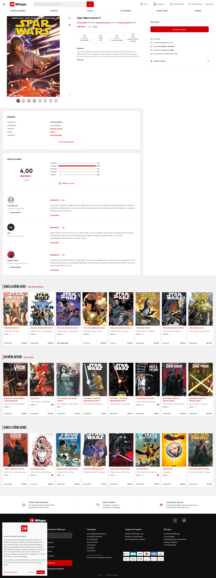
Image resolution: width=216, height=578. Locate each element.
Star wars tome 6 (196, 328)
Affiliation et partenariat (134, 536)
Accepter (40, 572)
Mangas (54, 11)
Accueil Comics (92, 542)
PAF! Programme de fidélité (135, 539)
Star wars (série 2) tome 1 (67, 328)
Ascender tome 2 (38, 469)
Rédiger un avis (68, 183)
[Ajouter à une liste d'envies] (70, 18)
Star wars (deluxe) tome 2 (94, 328)
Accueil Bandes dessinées (96, 534)
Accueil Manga (92, 539)
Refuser (32, 572)
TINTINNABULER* (170, 545)
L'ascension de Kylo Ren (120, 469)
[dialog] (24, 549)
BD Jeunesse (126, 11)
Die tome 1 (35, 398)
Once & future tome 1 (145, 398)
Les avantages (169, 536)
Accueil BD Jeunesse (94, 536)
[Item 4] (40, 101)
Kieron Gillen (82, 22)
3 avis (95, 27)
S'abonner (51, 563)
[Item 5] (45, 101)
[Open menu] (4, 4)
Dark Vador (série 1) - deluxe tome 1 (198, 399)
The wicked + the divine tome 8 (67, 399)
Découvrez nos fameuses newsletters (51, 569)
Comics (90, 11)
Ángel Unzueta (124, 22)
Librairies (160, 4)
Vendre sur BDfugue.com (134, 534)
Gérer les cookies (10, 572)
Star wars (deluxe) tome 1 (41, 328)
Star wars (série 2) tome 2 (121, 328)
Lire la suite (54, 215)
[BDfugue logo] (18, 4)
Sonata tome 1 (142, 469)
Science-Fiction (56, 129)
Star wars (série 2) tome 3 (173, 328)
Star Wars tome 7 (143, 328)
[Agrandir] (70, 95)
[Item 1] (24, 101)
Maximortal (167, 469)
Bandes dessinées (18, 11)
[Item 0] (18, 101)
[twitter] (184, 520)
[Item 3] (34, 101)
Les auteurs (91, 550)
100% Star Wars (56, 135)
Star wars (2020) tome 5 (199, 469)
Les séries (90, 548)
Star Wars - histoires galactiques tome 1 (118, 399)
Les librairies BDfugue (172, 534)
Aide (145, 4)
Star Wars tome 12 (11, 328)
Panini (52, 132)
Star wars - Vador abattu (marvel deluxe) (14, 399)
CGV (99, 575)
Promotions (161, 11)
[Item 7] (56, 101)
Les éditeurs (91, 545)
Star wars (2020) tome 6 (93, 469)
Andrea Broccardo (103, 22)
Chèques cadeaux (170, 542)
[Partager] (70, 25)
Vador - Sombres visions (14, 469)
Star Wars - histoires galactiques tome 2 (92, 399)
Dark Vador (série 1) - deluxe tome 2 (171, 399)
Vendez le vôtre (159, 61)
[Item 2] (29, 101)
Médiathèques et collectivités (175, 539)
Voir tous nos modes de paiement (99, 557)
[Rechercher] (90, 4)
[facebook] (175, 520)
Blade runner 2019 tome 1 (68, 469)
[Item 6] (51, 101)
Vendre (198, 11)
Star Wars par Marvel (35, 287)
